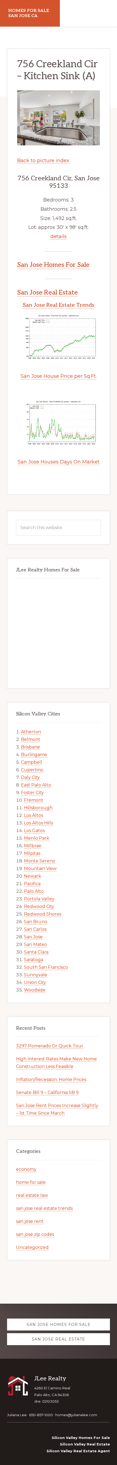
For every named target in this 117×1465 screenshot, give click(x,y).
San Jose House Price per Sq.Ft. (59, 376)
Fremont (33, 800)
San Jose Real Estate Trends (58, 305)
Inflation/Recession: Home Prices (51, 1079)
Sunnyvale (35, 974)
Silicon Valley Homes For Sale (81, 1437)
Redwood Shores (42, 914)
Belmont (30, 739)
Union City (35, 982)
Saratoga (33, 959)
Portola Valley (39, 898)
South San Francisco (46, 967)
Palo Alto (34, 891)
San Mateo (35, 944)
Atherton (31, 731)
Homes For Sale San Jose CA (28, 13)
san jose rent (30, 1221)
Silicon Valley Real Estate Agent (78, 1451)
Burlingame (34, 754)
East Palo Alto (36, 785)
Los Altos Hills (38, 823)
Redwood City (39, 906)
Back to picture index (43, 161)
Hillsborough (38, 807)
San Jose (33, 936)
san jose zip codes (35, 1234)
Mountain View (40, 868)
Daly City (30, 777)
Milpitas (32, 853)
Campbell (31, 762)
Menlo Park (36, 838)
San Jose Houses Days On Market (59, 462)
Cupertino (32, 769)
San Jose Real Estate (47, 292)
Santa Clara (36, 952)
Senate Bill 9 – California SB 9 (47, 1092)
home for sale (31, 1182)
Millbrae (32, 845)
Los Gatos (34, 830)
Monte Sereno (39, 860)
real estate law (32, 1195)
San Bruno (35, 921)
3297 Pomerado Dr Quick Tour (49, 1045)
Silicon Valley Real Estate (85, 1444)
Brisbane (30, 747)
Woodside (34, 990)
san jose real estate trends (44, 1208)
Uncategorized (32, 1247)
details (58, 236)
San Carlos (35, 929)
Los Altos (33, 815)
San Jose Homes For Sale (53, 265)
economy (26, 1169)
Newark (32, 876)
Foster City (32, 792)
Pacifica (32, 883)
